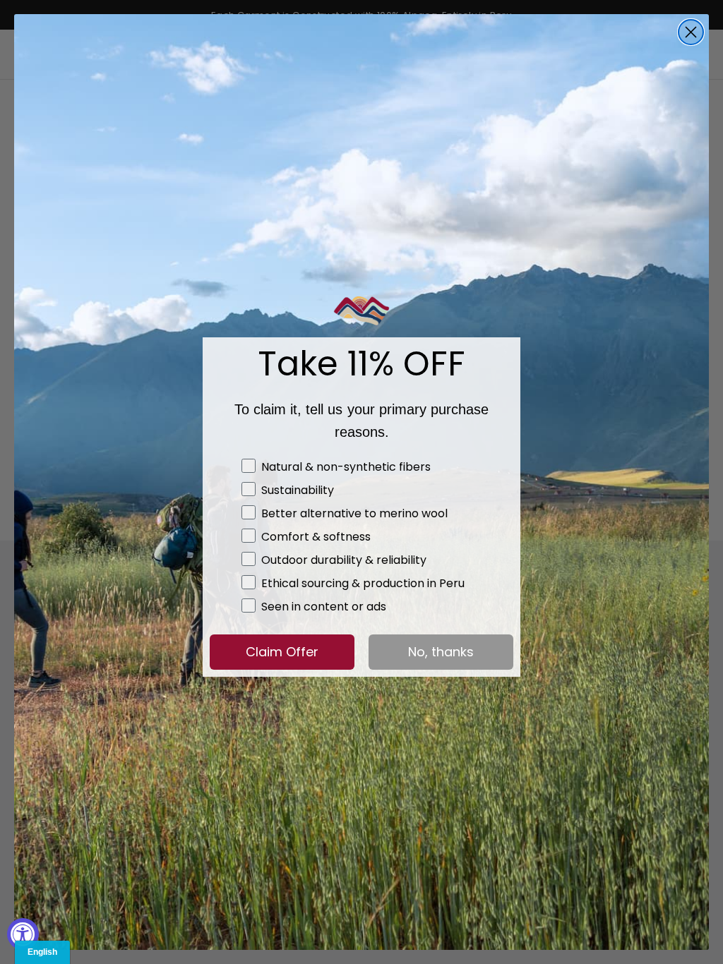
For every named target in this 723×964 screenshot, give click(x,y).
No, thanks (441, 652)
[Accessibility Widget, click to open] (23, 934)
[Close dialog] (691, 32)
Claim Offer (282, 652)
